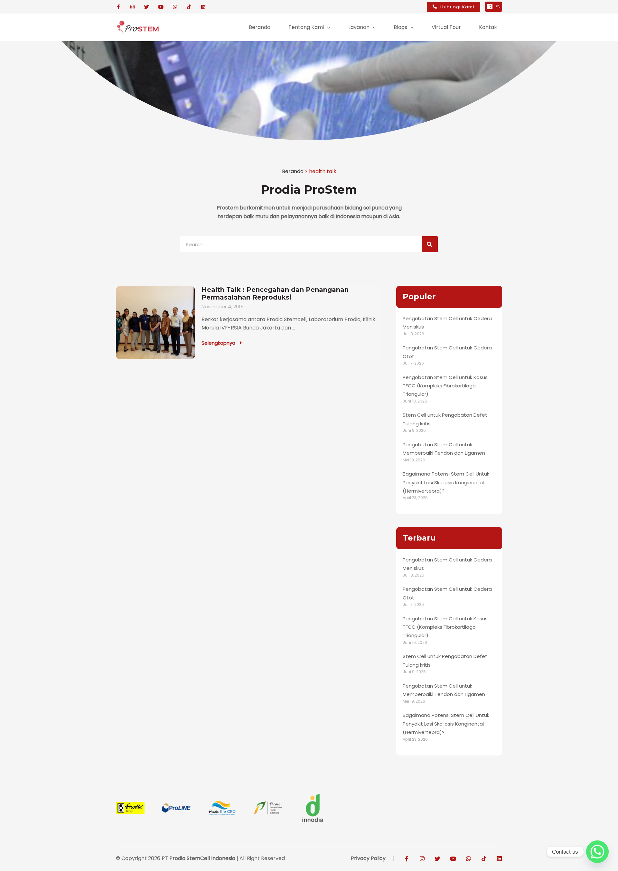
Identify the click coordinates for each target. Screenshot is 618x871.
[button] (327, 27)
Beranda (293, 171)
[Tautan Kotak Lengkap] (248, 323)
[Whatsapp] (597, 851)
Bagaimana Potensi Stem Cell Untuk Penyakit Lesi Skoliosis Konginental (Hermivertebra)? (446, 482)
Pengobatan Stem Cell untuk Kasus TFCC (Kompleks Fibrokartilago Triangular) (445, 386)
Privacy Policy (368, 858)
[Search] (430, 244)
